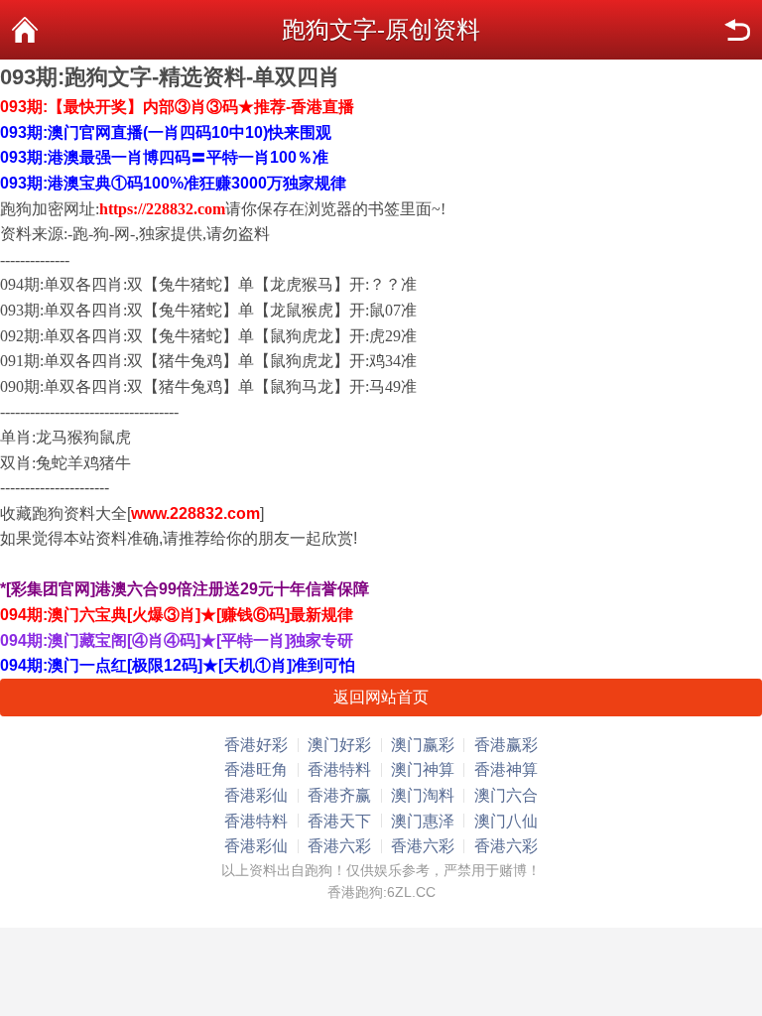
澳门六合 (506, 795)
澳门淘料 (422, 795)
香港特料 (339, 769)
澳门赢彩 (422, 744)
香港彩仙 (256, 795)
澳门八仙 (506, 821)
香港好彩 (256, 744)
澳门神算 (422, 769)
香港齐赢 (339, 795)
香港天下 (339, 821)
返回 (737, 30)
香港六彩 (339, 845)
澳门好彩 (339, 744)
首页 (25, 30)
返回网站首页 (381, 697)
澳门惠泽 (422, 821)
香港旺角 (256, 769)
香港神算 (506, 769)
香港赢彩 (506, 744)
